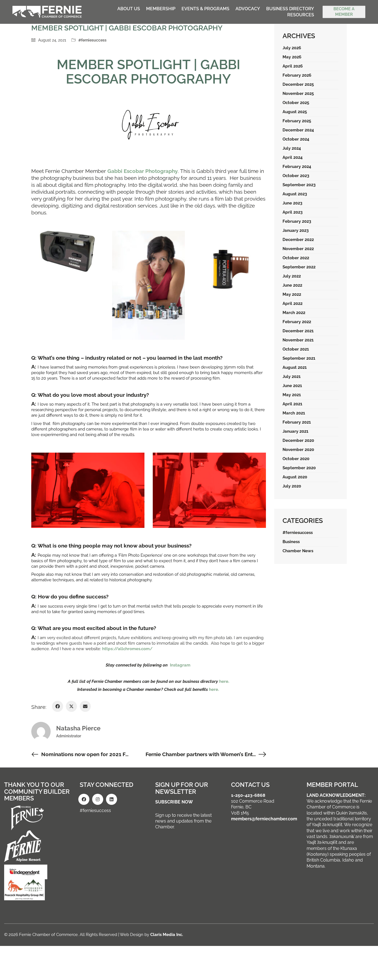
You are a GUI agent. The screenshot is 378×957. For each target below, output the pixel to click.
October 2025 (296, 102)
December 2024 (298, 130)
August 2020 (295, 476)
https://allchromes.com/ (127, 648)
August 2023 (295, 193)
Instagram (180, 665)
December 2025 (298, 84)
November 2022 (298, 248)
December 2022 (298, 239)
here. (224, 681)
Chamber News (298, 550)
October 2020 (296, 458)
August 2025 (295, 111)
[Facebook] (57, 706)
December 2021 (298, 330)
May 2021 (292, 394)
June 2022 (292, 285)
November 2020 (298, 449)
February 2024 (297, 166)
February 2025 (297, 120)
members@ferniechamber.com (264, 818)
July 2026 (292, 47)
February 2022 (297, 321)
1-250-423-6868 (248, 795)
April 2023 (292, 212)
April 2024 (293, 157)
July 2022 (292, 276)
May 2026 (292, 57)
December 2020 (298, 440)
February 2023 (297, 221)
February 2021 (297, 422)
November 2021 (298, 340)
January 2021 (295, 431)
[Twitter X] (71, 706)
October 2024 (296, 139)
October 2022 (296, 257)
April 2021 (292, 403)
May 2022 (292, 294)
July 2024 (292, 148)
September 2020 (299, 467)
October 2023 (296, 175)
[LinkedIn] (111, 799)
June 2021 (292, 385)
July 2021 (292, 376)
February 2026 (297, 75)
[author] (41, 731)
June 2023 (292, 203)
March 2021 (294, 413)
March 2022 (294, 312)
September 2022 (299, 266)
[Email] (85, 706)
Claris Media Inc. (166, 934)
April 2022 (292, 303)
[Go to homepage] (47, 12)
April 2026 (293, 66)
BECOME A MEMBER (343, 11)
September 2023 (299, 184)
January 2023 (296, 230)
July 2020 (292, 486)
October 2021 (296, 349)
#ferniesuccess (92, 40)
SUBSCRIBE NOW (174, 802)
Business (291, 541)
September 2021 (299, 358)
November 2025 (298, 93)
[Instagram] (97, 799)
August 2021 (295, 367)
